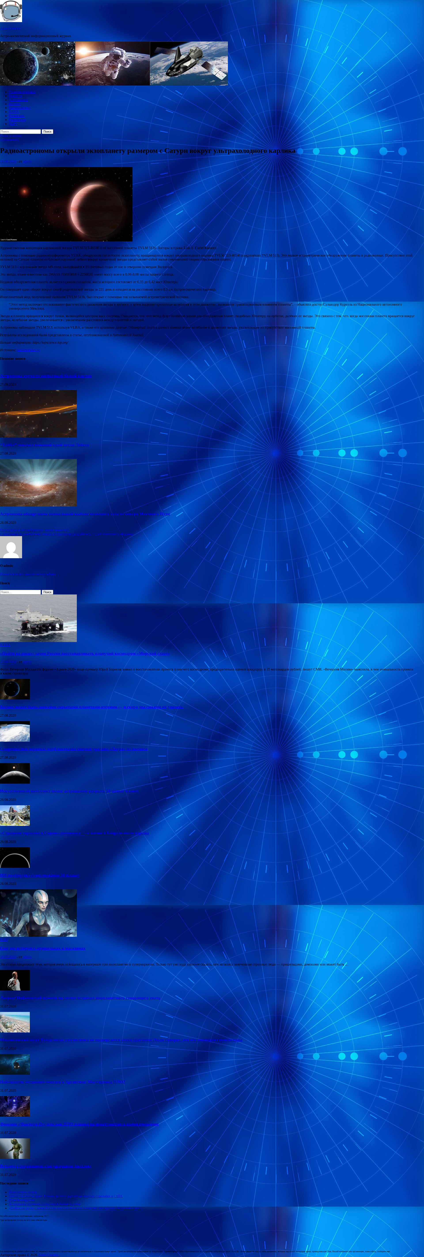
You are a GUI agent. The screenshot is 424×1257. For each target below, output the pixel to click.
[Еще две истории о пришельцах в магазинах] (38, 935)
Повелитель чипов (23, 1192)
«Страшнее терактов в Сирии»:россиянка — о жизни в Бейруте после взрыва (74, 833)
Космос (14, 104)
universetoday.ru (28, 350)
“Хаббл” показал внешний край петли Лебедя (44, 445)
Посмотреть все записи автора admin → (30, 574)
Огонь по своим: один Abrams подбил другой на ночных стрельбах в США (66, 1196)
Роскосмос (17, 116)
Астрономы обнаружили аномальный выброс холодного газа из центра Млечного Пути (85, 514)
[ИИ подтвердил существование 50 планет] (15, 866)
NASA (14, 112)
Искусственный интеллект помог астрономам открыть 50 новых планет (69, 791)
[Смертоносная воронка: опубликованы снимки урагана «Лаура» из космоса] (15, 740)
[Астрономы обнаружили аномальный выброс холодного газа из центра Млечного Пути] (38, 505)
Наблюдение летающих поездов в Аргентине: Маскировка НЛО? (62, 1082)
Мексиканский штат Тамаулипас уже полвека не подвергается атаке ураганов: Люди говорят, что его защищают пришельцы (121, 1040)
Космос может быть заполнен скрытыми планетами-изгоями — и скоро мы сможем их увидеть (91, 707)
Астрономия (18, 100)
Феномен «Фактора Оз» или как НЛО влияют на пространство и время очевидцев (79, 1124)
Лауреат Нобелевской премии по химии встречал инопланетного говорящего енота (80, 998)
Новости (15, 96)
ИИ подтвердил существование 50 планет (39, 875)
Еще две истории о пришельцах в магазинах (42, 948)
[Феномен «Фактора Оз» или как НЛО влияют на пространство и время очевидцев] (15, 1115)
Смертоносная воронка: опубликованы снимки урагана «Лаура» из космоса (74, 749)
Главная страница (22, 92)
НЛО (13, 124)
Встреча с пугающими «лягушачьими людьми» (45, 1166)
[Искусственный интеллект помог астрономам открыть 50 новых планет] (15, 782)
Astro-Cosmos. (10, 28)
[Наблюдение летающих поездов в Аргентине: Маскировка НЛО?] (15, 1073)
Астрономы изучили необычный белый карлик (46, 375)
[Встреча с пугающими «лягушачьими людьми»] (15, 1158)
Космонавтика (19, 108)
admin (27, 161)
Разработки (17, 120)
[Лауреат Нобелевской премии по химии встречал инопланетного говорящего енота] (15, 989)
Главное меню (10, 136)
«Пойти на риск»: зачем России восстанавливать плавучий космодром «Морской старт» (85, 653)
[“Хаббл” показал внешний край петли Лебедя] (38, 436)
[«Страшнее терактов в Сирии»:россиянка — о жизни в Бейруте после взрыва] (15, 825)
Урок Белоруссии (22, 1200)
